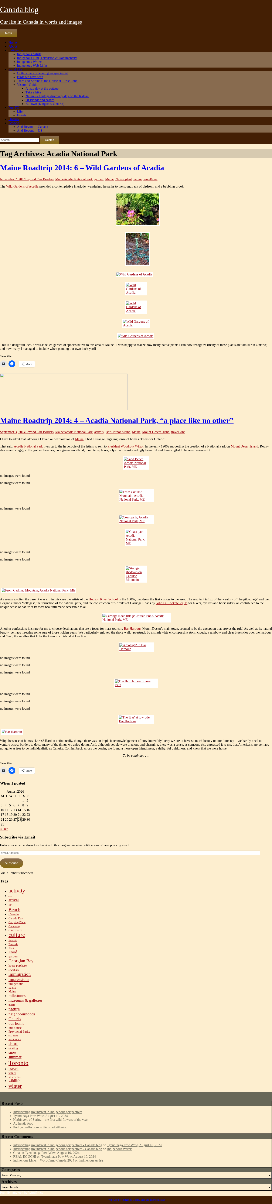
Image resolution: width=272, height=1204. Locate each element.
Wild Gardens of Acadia (22, 186)
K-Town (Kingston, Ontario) (45, 104)
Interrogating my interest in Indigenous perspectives (47, 1112)
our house (15, 1027)
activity (99, 432)
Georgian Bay (21, 960)
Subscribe (11, 863)
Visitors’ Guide (27, 84)
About (12, 46)
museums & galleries (25, 1000)
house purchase (17, 965)
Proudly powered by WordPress (21, 1192)
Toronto (18, 1062)
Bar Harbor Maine (118, 432)
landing (12, 988)
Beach (14, 909)
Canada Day (15, 918)
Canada (13, 914)
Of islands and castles (40, 100)
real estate (13, 1036)
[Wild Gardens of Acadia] (136, 210)
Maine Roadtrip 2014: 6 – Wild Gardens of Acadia (82, 168)
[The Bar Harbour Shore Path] (136, 683)
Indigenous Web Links (32, 65)
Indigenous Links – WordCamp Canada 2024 (43, 1160)
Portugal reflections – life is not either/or (40, 1127)
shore (13, 1043)
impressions (18, 979)
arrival (13, 900)
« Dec (4, 829)
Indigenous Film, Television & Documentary (47, 58)
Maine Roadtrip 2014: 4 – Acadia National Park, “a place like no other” (117, 420)
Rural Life (15, 69)
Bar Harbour (132, 628)
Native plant (123, 179)
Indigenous (15, 50)
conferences (15, 930)
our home (16, 1023)
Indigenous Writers (29, 62)
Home (12, 42)
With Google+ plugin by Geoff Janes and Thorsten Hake (136, 1199)
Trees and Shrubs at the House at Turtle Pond (47, 81)
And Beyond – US (29, 130)
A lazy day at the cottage (42, 88)
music (11, 1004)
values (12, 1073)
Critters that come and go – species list (42, 73)
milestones (17, 995)
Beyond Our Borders (39, 179)
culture (16, 935)
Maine (59, 179)
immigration (19, 974)
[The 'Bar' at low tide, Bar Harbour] (136, 719)
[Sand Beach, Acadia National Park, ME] (136, 463)
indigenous (15, 983)
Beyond (13, 123)
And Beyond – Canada (32, 126)
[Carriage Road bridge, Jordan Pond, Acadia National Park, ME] (136, 617)
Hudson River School (103, 599)
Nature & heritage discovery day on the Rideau (57, 96)
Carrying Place (17, 922)
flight (11, 948)
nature (137, 179)
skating (13, 1048)
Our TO (13, 107)
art (10, 904)
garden (98, 179)
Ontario (13, 119)
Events (21, 115)
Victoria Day (14, 1077)
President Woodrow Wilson (126, 446)
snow (12, 1052)
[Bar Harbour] (136, 731)
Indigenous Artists (29, 54)
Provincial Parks (19, 1031)
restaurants (14, 1039)
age (10, 896)
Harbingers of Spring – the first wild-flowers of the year (50, 1119)
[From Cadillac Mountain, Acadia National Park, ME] (136, 495)
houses (13, 969)
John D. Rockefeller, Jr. (171, 603)
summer (14, 1057)
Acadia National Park (78, 179)
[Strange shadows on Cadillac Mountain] (136, 574)
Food (12, 952)
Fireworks (13, 944)
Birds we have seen (30, 77)
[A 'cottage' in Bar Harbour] (136, 647)
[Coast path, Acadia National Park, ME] (136, 519)
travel (147, 179)
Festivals (12, 940)
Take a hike (33, 92)
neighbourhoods (21, 1014)
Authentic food (23, 1123)
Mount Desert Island (156, 432)
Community (14, 926)
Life (20, 111)
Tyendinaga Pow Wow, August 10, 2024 (40, 1116)
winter (15, 1086)
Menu (8, 33)
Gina (154, 179)
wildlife (14, 1081)
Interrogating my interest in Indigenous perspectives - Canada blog (57, 1145)
